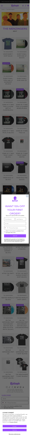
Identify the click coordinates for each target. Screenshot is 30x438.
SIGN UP (14, 236)
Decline (14, 430)
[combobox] (6, 227)
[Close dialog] (27, 196)
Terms (21, 241)
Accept (14, 426)
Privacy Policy (17, 422)
